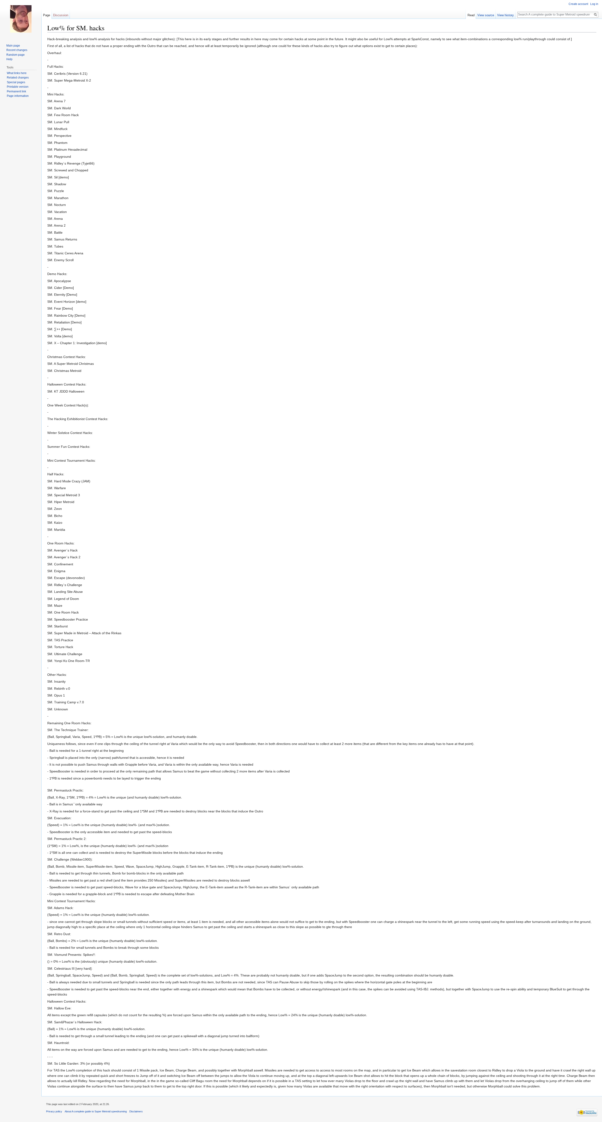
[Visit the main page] (21, 19)
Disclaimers (136, 1111)
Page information (18, 96)
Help (9, 59)
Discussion (60, 15)
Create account (578, 4)
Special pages (16, 82)
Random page (15, 54)
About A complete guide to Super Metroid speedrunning (96, 1111)
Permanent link (16, 91)
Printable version (17, 86)
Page (46, 15)
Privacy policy (54, 1111)
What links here (17, 73)
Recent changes (16, 50)
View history (505, 15)
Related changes (18, 77)
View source (485, 15)
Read (471, 15)
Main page (13, 45)
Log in (594, 4)
